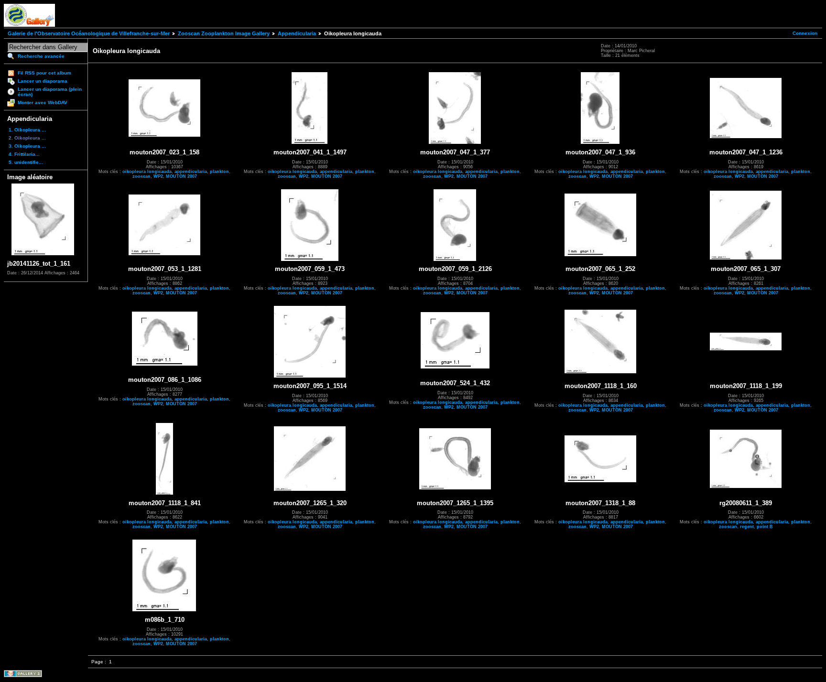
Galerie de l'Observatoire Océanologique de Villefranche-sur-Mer (89, 33)
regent (747, 526)
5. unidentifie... (26, 162)
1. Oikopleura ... (27, 129)
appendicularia (190, 171)
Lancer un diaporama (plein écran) (50, 92)
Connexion (805, 33)
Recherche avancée (41, 56)
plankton (219, 171)
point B (765, 526)
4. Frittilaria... (24, 154)
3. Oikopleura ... (27, 146)
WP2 (158, 176)
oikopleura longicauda (147, 171)
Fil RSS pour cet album (44, 73)
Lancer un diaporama (42, 81)
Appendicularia (297, 33)
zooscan (141, 176)
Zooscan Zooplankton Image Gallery (224, 33)
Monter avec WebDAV (42, 102)
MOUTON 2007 (181, 176)
